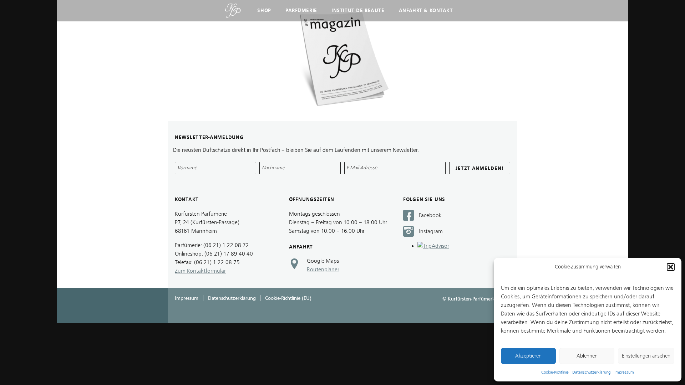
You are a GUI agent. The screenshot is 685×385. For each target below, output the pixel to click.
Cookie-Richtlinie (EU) (288, 298)
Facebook (430, 215)
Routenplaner (323, 269)
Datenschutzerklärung (591, 372)
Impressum (624, 372)
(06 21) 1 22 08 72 (226, 245)
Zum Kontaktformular (200, 271)
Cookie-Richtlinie (555, 372)
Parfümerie (301, 10)
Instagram (431, 231)
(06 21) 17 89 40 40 (228, 254)
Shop (264, 10)
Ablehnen (587, 356)
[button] (670, 267)
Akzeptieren (528, 356)
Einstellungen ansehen (646, 356)
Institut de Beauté (357, 10)
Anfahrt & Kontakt (426, 10)
